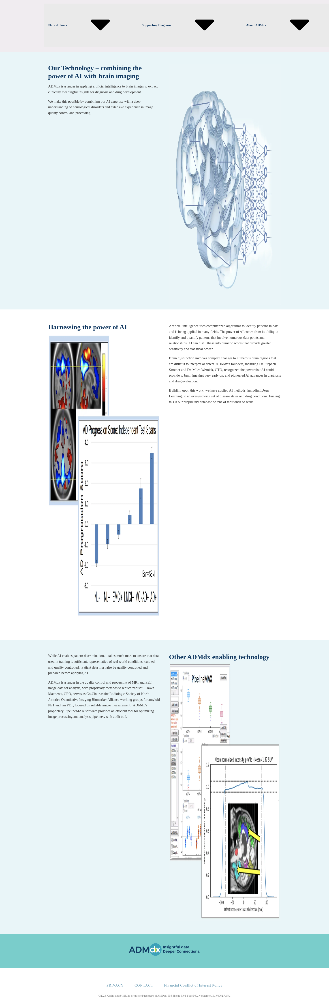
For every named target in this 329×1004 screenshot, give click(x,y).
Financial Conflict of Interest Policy (193, 985)
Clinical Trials (57, 25)
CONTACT (144, 985)
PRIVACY (115, 985)
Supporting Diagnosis (156, 25)
